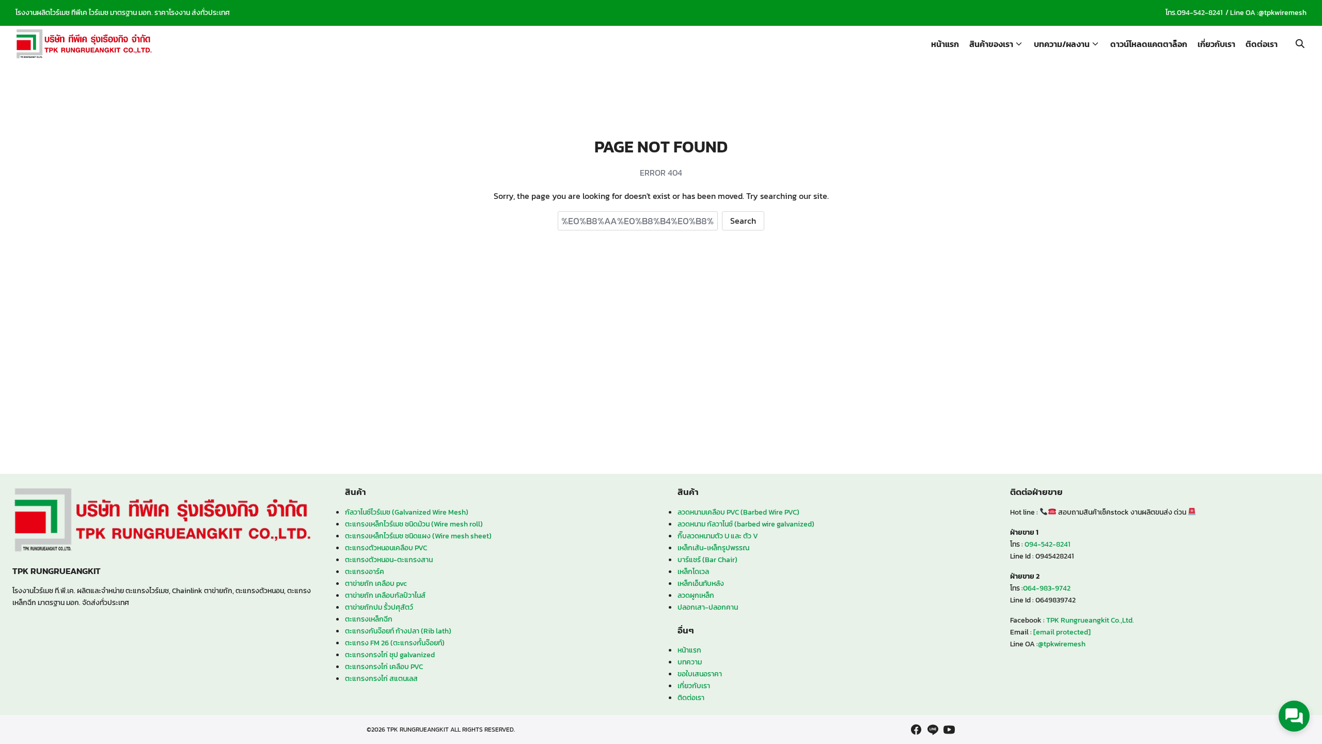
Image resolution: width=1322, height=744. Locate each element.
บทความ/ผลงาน (1062, 44)
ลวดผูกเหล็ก (696, 595)
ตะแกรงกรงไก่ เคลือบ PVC (384, 666)
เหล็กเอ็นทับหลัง (701, 583)
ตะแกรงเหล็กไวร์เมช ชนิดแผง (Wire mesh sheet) (418, 535)
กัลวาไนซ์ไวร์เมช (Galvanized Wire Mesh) (406, 512)
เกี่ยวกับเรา (1216, 44)
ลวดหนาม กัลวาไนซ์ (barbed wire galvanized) (746, 524)
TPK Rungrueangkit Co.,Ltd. (1090, 620)
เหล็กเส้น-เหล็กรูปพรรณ (713, 547)
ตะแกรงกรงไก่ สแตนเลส (381, 678)
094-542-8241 (1199, 12)
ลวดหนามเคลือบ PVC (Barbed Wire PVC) (738, 512)
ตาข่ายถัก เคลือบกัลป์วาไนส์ (385, 595)
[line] (932, 729)
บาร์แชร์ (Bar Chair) (707, 559)
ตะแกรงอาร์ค (364, 571)
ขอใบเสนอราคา (700, 673)
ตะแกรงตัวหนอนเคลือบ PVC (386, 547)
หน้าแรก (945, 44)
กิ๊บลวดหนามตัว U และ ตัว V (718, 535)
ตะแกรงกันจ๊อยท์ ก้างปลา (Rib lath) (398, 631)
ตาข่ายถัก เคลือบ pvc (376, 583)
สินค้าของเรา (991, 44)
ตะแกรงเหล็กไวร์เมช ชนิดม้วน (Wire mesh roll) (414, 524)
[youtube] (949, 729)
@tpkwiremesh (1282, 12)
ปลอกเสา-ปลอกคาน (708, 607)
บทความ (690, 662)
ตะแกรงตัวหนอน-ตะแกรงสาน (389, 559)
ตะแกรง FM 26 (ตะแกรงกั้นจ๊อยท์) (395, 642)
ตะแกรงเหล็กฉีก (368, 619)
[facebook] (916, 729)
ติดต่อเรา (1262, 44)
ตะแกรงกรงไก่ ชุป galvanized (390, 654)
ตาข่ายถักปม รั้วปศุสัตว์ (379, 607)
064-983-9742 (1047, 588)
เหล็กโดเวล (693, 571)
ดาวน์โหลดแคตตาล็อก (1148, 44)
